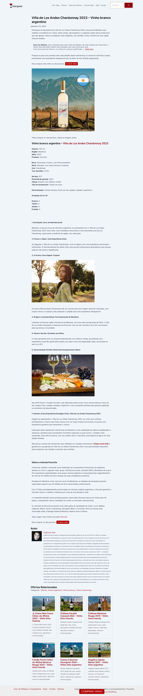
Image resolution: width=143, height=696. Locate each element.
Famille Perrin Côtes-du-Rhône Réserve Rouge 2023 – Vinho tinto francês (43, 664)
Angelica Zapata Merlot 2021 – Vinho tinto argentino (98, 662)
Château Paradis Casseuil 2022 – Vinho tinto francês (71, 616)
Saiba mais (89, 49)
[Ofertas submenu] (67, 5)
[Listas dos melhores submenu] (82, 5)
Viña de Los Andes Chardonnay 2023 (85, 143)
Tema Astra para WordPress (105, 692)
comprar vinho (91, 691)
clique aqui (71, 64)
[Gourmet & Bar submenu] (94, 5)
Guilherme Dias (49, 532)
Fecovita (64, 517)
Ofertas (44, 590)
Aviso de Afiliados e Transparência (27, 689)
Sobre (45, 689)
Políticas (60, 689)
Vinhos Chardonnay (83, 590)
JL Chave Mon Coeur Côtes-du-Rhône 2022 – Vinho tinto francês (42, 617)
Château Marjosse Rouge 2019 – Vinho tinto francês (98, 616)
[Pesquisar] (128, 5)
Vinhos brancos (69, 590)
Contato (52, 689)
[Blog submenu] (59, 5)
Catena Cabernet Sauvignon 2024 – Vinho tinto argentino (71, 662)
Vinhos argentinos (55, 590)
